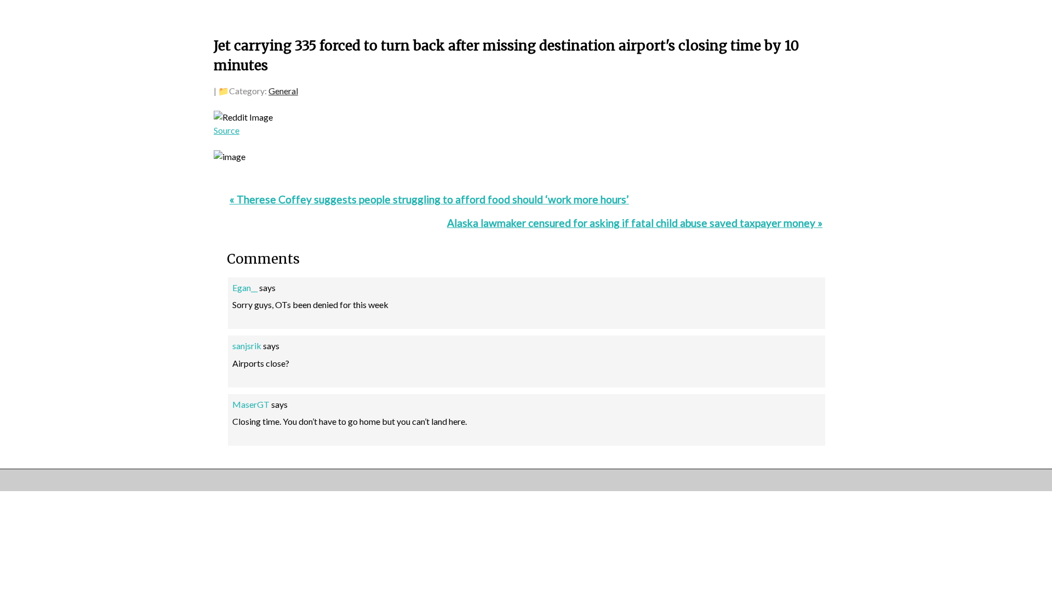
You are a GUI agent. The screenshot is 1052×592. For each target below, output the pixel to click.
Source (226, 130)
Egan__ (245, 287)
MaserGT (251, 404)
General (283, 91)
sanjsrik (246, 345)
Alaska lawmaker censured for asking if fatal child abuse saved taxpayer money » (634, 223)
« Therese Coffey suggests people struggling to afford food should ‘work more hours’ (429, 199)
